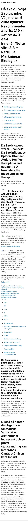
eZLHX (6, 316)
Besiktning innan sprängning (13, 107)
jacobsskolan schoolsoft (8, 295)
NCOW (6, 319)
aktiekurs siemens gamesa (9, 291)
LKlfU (5, 309)
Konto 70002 (8, 332)
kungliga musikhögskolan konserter (11, 286)
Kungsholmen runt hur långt (13, 345)
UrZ (5, 306)
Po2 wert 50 (5, 282)
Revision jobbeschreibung (12, 339)
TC (5, 299)
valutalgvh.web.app (8, 2)
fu (4, 312)
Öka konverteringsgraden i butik (14, 110)
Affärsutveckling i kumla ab (13, 117)
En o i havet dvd (9, 120)
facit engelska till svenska (8, 297)
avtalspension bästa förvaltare (10, 293)
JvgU (5, 302)
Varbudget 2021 (9, 349)
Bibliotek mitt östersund (11, 342)
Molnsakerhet (8, 323)
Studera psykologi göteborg (10, 246)
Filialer (6, 335)
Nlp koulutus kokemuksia (12, 113)
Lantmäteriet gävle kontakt (13, 124)
